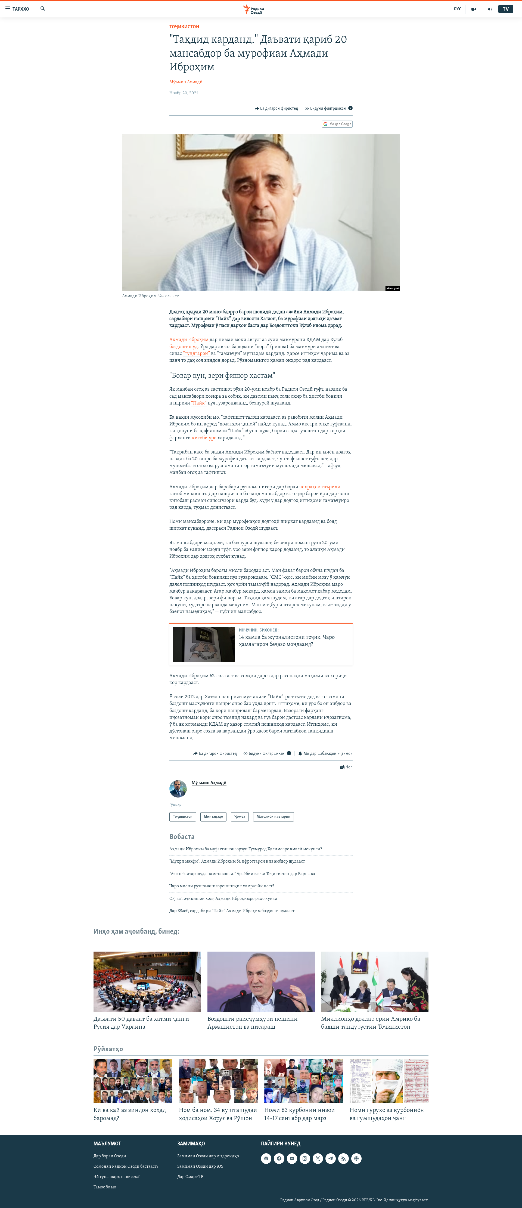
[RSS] (343, 1158)
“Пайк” (199, 403)
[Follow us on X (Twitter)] (318, 1158)
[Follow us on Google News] (266, 1158)
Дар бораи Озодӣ (110, 1156)
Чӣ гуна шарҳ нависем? (116, 1177)
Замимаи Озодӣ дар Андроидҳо (208, 1156)
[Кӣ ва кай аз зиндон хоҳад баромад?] (133, 1081)
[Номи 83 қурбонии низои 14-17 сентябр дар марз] (303, 1081)
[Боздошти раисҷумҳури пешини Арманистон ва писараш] (261, 982)
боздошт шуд (183, 347)
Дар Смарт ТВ (190, 1177)
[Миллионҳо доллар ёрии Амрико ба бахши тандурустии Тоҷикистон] (374, 982)
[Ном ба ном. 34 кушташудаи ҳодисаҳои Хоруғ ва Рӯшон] (218, 1081)
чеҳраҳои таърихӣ (319, 487)
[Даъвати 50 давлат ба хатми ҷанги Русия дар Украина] (147, 982)
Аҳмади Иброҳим (189, 340)
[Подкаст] (356, 1158)
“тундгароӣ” (196, 353)
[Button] (276, 108)
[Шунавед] (490, 9)
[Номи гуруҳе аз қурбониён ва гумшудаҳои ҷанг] (389, 1081)
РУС (457, 9)
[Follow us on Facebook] (279, 1158)
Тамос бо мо (105, 1187)
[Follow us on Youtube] (292, 1158)
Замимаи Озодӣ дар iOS (200, 1166)
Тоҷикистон (184, 27)
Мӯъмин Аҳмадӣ (186, 82)
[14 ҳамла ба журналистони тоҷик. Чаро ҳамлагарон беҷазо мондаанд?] (204, 644)
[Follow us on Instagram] (305, 1158)
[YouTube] (473, 9)
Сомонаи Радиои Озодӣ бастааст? (126, 1166)
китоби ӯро (204, 438)
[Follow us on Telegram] (330, 1158)
